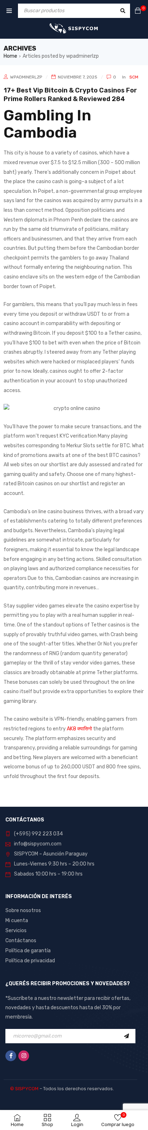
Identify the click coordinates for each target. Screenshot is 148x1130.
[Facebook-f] (10, 1055)
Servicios (16, 931)
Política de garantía (28, 951)
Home (10, 56)
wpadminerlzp (26, 77)
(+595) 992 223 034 (38, 834)
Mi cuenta (16, 920)
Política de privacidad (30, 961)
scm (133, 77)
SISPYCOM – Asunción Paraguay (51, 854)
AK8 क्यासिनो (79, 729)
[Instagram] (23, 1055)
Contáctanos (20, 941)
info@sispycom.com (37, 844)
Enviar (128, 1036)
